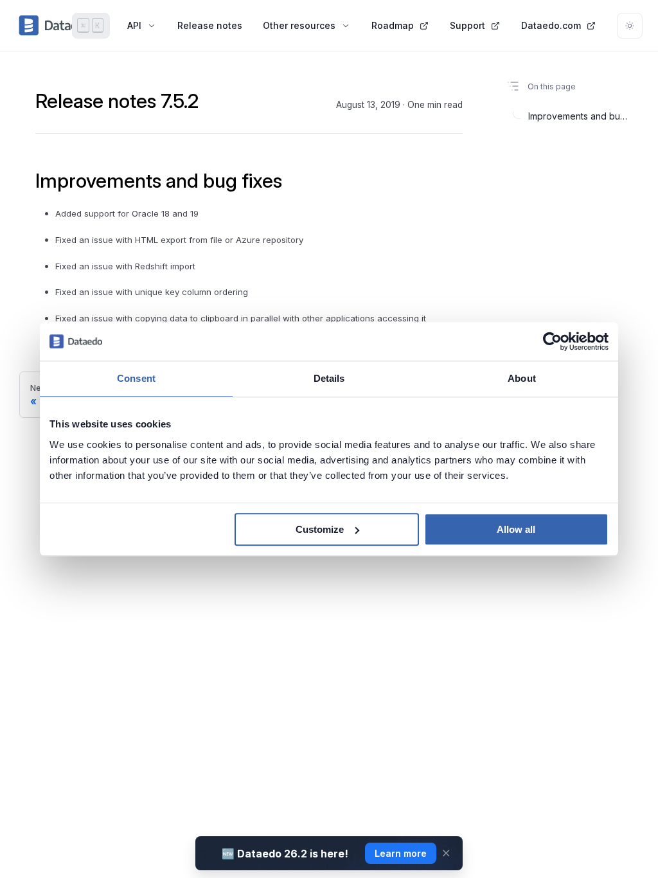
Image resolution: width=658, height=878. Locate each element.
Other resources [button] (299, 25)
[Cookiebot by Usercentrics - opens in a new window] (552, 341)
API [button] (134, 25)
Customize (320, 529)
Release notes (209, 25)
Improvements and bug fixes (578, 116)
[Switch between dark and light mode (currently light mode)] (630, 26)
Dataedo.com (551, 25)
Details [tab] (329, 378)
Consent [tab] (136, 378)
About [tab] (522, 378)
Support (467, 25)
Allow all (516, 529)
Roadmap (392, 25)
